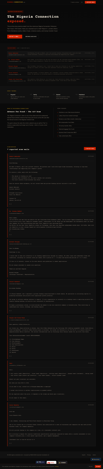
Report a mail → (14, 36)
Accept (98, 466)
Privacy (89, 455)
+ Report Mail (90, 2)
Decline (91, 466)
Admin (94, 455)
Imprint (83, 455)
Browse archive (31, 36)
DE (82, 2)
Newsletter (97, 459)
